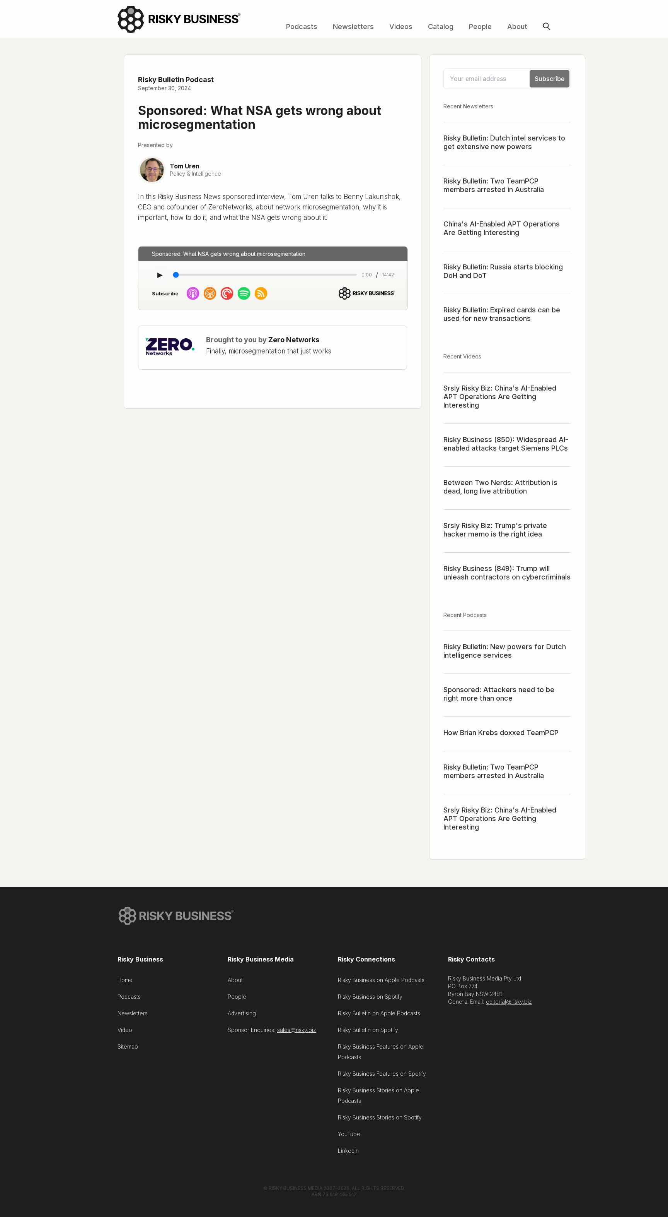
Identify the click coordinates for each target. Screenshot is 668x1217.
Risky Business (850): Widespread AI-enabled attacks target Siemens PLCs (505, 443)
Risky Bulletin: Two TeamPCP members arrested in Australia (493, 185)
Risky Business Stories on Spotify (380, 1117)
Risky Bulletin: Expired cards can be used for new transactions (501, 314)
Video (125, 1030)
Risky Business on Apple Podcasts (381, 980)
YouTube (349, 1134)
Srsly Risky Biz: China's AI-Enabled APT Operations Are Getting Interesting (499, 396)
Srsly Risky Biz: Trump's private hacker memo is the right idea (495, 529)
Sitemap (128, 1046)
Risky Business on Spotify (370, 996)
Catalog (440, 26)
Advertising (242, 1013)
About (517, 26)
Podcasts (301, 26)
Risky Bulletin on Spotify (368, 1030)
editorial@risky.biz (509, 1001)
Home (125, 980)
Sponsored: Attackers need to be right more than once (498, 694)
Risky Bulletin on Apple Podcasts (379, 1013)
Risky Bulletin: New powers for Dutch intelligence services (504, 651)
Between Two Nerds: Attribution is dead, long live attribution (500, 486)
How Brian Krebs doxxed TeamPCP (501, 732)
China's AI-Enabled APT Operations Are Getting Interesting (501, 228)
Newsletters (353, 26)
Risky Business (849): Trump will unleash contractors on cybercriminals (507, 572)
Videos (400, 26)
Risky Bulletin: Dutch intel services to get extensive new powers (504, 142)
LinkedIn (348, 1150)
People (480, 26)
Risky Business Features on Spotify (382, 1073)
